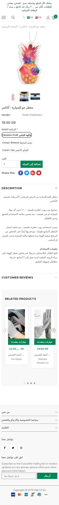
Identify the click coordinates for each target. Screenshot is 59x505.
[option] (29, 59)
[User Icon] (48, 17)
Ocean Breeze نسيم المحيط (17, 142)
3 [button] (31, 383)
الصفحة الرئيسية (9, 26)
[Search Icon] (13, 17)
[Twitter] (13, 448)
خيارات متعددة (18, 341)
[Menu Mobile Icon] (4, 18)
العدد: (4, 158)
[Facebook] (5, 448)
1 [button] (24, 383)
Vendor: (6, 114)
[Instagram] (21, 448)
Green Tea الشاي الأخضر (15, 150)
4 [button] (34, 383)
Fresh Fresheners (32, 114)
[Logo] (24, 17)
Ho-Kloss (16, 359)
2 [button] (28, 383)
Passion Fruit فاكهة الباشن (16, 135)
